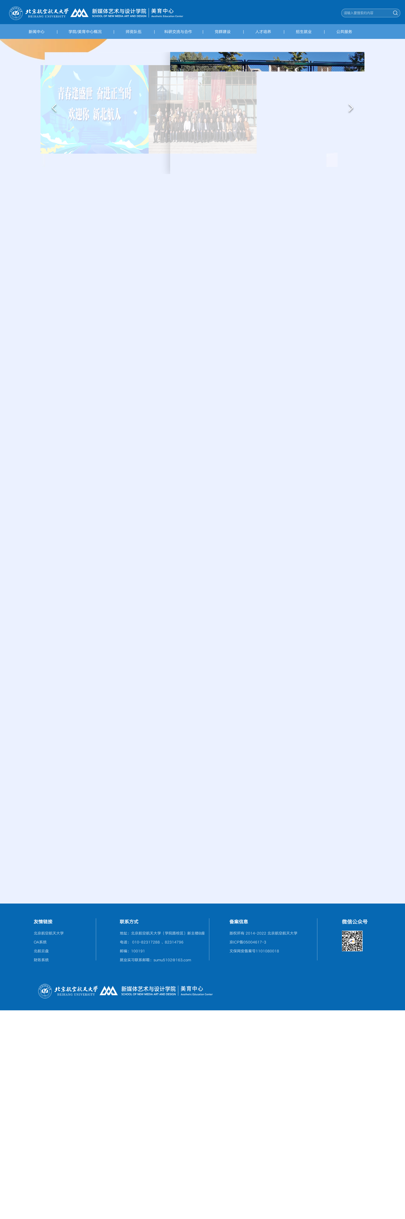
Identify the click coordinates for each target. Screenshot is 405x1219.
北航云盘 (41, 950)
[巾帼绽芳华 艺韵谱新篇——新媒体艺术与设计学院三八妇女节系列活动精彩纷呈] (344, 301)
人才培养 (263, 31)
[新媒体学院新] (96, 12)
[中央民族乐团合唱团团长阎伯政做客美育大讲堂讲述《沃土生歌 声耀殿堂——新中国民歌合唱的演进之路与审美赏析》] (73, 602)
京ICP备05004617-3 (247, 942)
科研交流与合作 (178, 31)
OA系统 (40, 942)
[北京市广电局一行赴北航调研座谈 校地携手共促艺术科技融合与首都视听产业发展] (344, 334)
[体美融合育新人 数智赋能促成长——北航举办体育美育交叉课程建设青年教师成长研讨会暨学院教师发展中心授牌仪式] (344, 235)
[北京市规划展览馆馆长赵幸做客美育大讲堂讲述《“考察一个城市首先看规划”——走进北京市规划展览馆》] (202, 575)
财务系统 (41, 959)
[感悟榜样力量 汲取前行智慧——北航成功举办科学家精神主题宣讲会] (138, 283)
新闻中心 (37, 31)
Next (350, 108)
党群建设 (223, 31)
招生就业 (304, 31)
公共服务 (344, 31)
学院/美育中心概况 (85, 31)
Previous (54, 108)
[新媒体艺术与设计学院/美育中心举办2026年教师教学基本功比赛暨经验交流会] (344, 268)
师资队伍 (134, 31)
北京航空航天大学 (49, 933)
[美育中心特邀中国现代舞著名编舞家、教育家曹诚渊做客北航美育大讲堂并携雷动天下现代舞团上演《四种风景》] (326, 602)
